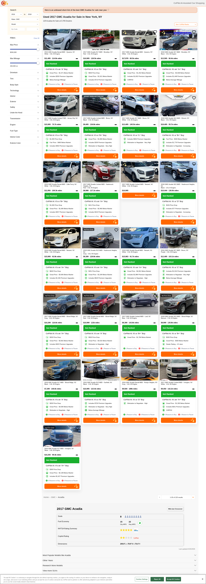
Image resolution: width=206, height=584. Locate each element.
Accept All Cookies (173, 579)
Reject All (157, 579)
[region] (103, 579)
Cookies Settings (142, 579)
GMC (53, 497)
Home (46, 497)
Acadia (61, 497)
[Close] (202, 579)
